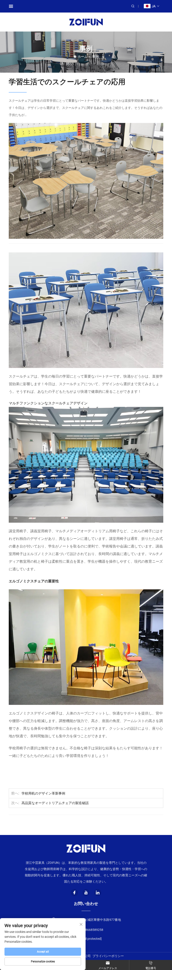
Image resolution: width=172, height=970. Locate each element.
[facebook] (74, 892)
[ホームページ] (86, 22)
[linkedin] (97, 892)
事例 (95, 57)
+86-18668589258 (90, 930)
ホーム (82, 57)
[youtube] (86, 892)
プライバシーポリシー (108, 956)
